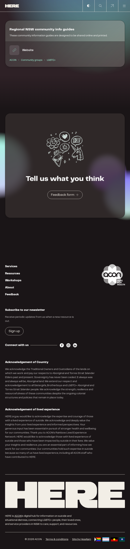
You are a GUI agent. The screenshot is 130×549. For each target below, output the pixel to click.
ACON (18, 516)
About (9, 287)
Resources (12, 273)
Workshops (13, 280)
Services (11, 266)
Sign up (14, 331)
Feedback (12, 294)
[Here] (65, 495)
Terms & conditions (57, 539)
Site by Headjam (81, 539)
